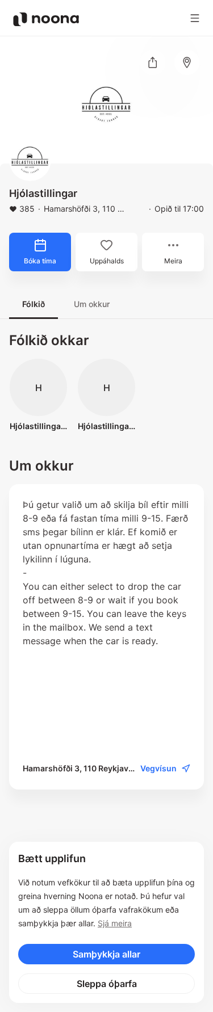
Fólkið (33, 304)
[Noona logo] (46, 19)
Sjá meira (115, 923)
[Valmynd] (195, 18)
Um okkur (92, 304)
